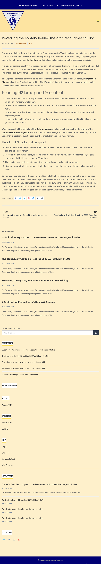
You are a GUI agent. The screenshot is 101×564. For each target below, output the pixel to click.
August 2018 (7, 405)
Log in (4, 447)
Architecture (21, 43)
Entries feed (6, 453)
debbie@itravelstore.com (29, 6)
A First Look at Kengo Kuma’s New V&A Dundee (28, 302)
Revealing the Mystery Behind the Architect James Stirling (35, 280)
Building (5, 429)
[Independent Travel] (13, 20)
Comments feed (8, 459)
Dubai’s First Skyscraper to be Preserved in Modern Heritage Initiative (41, 237)
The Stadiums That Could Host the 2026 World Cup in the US (36, 258)
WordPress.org (7, 465)
